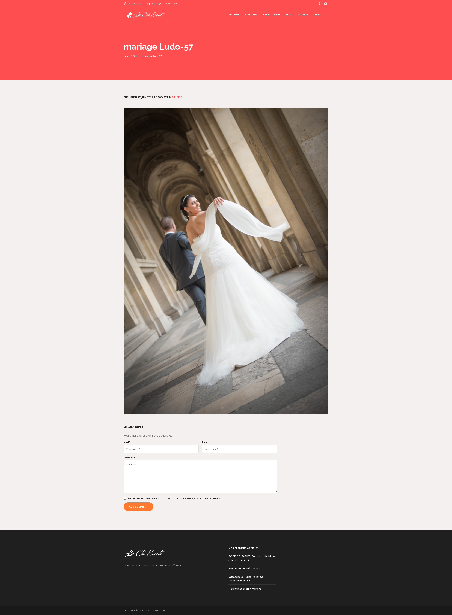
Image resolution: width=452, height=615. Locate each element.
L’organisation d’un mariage (245, 588)
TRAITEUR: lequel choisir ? (244, 568)
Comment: (130, 457)
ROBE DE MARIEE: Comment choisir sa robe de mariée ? (251, 558)
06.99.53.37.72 (135, 3)
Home (127, 56)
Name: (127, 442)
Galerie (137, 56)
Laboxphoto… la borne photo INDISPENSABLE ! (246, 578)
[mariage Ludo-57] (226, 261)
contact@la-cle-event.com (164, 3)
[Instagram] (325, 4)
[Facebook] (320, 4)
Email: (205, 442)
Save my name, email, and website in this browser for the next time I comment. (174, 498)
